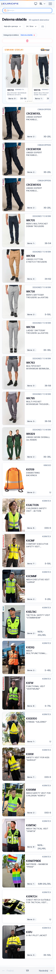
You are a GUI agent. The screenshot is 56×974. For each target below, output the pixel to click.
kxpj (29, 932)
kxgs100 (31, 718)
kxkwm (31, 789)
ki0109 (30, 469)
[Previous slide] (7, 78)
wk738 (30, 291)
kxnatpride (33, 860)
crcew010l (33, 113)
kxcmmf (31, 576)
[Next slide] (48, 78)
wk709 (30, 256)
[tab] (23, 101)
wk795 (30, 398)
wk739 (30, 327)
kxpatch (31, 896)
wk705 (37, 90)
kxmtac (31, 825)
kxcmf (30, 540)
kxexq (30, 647)
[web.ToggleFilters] (42, 26)
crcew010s (33, 184)
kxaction (32, 505)
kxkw (29, 754)
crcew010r (33, 149)
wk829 (30, 433)
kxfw (29, 683)
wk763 (10, 90)
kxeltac (31, 611)
